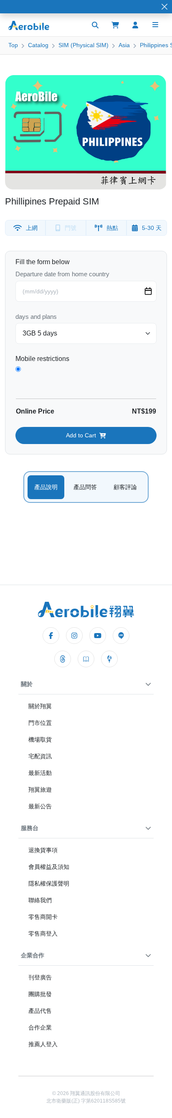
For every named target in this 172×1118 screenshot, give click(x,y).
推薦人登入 (43, 1044)
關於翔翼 (40, 706)
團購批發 (40, 994)
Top (13, 45)
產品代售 (40, 1010)
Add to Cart (81, 435)
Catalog (38, 45)
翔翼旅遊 (40, 789)
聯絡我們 (40, 900)
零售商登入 (43, 933)
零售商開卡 (43, 917)
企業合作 (32, 955)
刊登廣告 (40, 977)
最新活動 (40, 773)
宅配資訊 (40, 756)
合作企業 (40, 1027)
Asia (124, 45)
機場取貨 (40, 739)
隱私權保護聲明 (48, 883)
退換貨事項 (43, 850)
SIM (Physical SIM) (83, 45)
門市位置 (40, 722)
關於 (27, 684)
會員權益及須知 (48, 866)
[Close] (164, 7)
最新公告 (40, 806)
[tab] (46, 487)
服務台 (29, 828)
